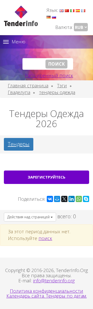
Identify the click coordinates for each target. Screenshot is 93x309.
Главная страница (28, 85)
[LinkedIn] (71, 199)
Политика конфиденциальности (46, 291)
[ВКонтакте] (50, 199)
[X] (64, 199)
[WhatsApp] (79, 199)
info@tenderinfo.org (54, 280)
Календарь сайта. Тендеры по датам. (46, 296)
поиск (45, 238)
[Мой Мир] (57, 199)
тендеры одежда (57, 92)
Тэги (62, 85)
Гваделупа (19, 92)
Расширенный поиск (49, 75)
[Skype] (86, 199)
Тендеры (18, 144)
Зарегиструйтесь (46, 177)
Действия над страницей (29, 216)
